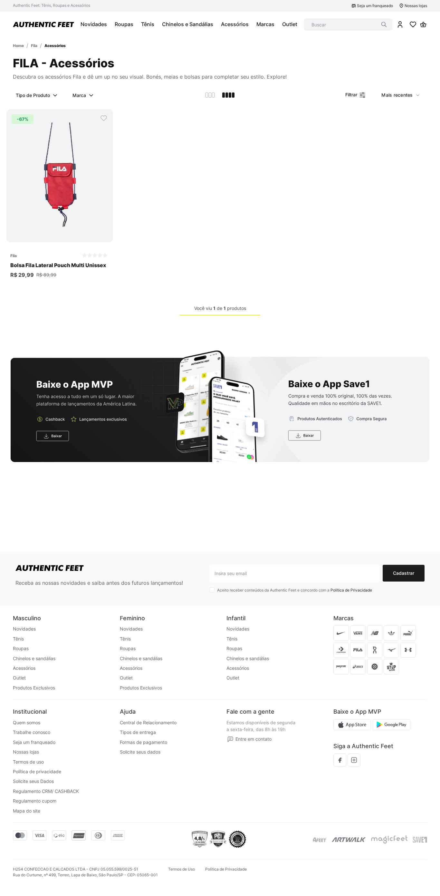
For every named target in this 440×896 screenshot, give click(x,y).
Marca (79, 95)
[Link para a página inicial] (18, 46)
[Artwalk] (349, 839)
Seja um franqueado (375, 5)
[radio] (210, 95)
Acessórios (55, 45)
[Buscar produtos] (384, 24)
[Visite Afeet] (320, 839)
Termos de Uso (181, 869)
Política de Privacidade (351, 590)
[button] (59, 235)
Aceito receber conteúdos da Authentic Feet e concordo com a (294, 590)
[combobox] (348, 24)
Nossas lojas (416, 5)
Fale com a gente (250, 711)
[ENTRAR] (400, 24)
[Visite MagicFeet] (389, 839)
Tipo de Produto (33, 95)
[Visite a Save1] (420, 839)
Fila (34, 45)
